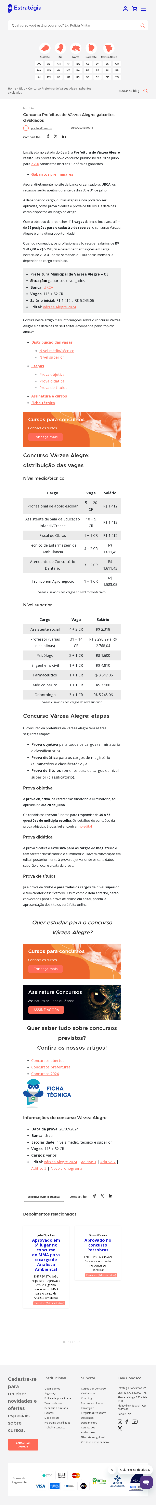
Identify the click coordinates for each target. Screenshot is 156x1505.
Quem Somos (52, 1388)
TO (117, 77)
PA (78, 70)
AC (39, 64)
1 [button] (65, 1343)
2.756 (35, 164)
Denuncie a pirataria (56, 1408)
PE (97, 70)
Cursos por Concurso (93, 1388)
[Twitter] (120, 1429)
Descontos (87, 1418)
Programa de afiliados (57, 1422)
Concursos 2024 (45, 1073)
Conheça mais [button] (46, 437)
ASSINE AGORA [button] (46, 1009)
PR (117, 70)
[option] (46, 1267)
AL (48, 64)
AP (68, 64)
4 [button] (76, 1343)
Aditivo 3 (39, 1168)
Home (12, 88)
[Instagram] (120, 1422)
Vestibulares (88, 1393)
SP (107, 77)
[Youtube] (135, 1422)
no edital (85, 826)
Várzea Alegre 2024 (59, 306)
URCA (48, 287)
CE (87, 64)
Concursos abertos (47, 1060)
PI (107, 70)
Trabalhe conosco (54, 1427)
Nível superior (51, 357)
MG (49, 70)
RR (68, 77)
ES (107, 64)
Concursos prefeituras (50, 1067)
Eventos (48, 1413)
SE (97, 77)
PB (87, 70)
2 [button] (69, 1343)
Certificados (88, 1427)
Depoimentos (89, 1422)
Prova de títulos (53, 387)
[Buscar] (142, 25)
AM (59, 64)
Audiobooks (88, 1432)
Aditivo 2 (108, 1161)
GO (117, 64)
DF (97, 64)
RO (58, 77)
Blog (22, 88)
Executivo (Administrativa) (44, 1196)
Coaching (86, 1398)
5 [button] (80, 1343)
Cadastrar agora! (23, 1444)
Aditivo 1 (88, 1161)
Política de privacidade (57, 1398)
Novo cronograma (66, 1168)
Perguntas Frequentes (93, 1413)
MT (68, 70)
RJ (39, 77)
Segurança (50, 1393)
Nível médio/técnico (56, 350)
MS (58, 70)
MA (39, 70)
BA (78, 64)
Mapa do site (52, 1418)
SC (87, 77)
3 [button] (72, 1343)
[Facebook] (127, 1422)
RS (78, 77)
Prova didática (51, 381)
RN (49, 77)
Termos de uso (53, 1403)
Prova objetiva (52, 374)
